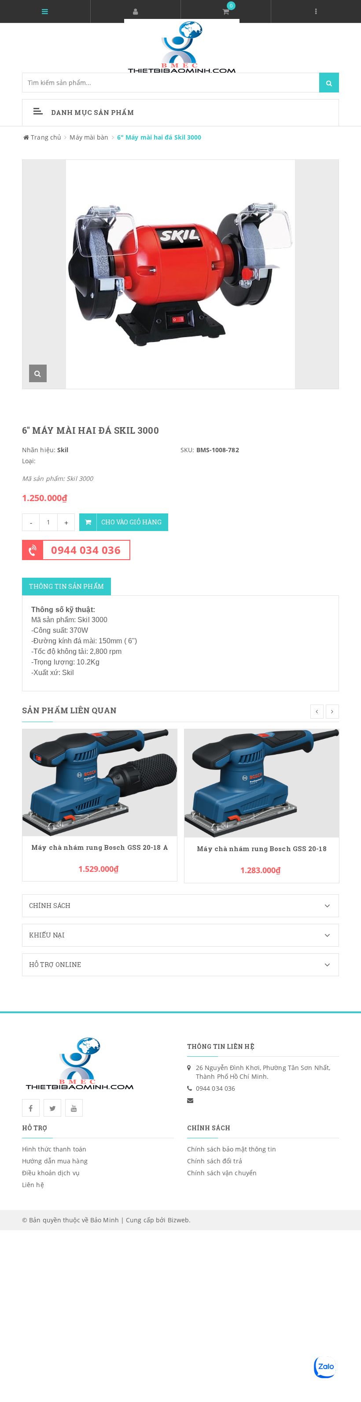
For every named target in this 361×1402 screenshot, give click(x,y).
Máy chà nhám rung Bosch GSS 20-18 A (99, 847)
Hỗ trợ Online (55, 964)
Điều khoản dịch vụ (51, 1173)
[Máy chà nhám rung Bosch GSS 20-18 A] (99, 782)
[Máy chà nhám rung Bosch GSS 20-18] (261, 782)
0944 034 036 (86, 549)
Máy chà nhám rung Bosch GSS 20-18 (261, 848)
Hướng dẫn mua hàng (55, 1161)
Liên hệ (33, 1185)
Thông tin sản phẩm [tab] (66, 586)
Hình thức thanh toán (54, 1149)
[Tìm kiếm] (329, 82)
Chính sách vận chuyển (222, 1173)
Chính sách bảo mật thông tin (231, 1149)
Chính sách (49, 905)
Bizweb (178, 1220)
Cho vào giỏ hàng (131, 522)
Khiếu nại (47, 935)
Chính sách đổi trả (214, 1161)
